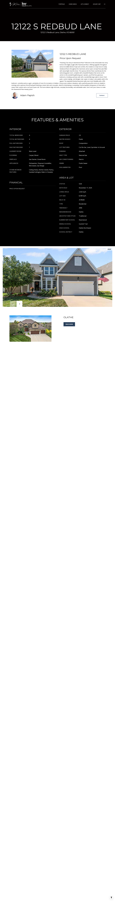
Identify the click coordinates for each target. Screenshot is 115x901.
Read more (69, 324)
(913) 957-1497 (97, 4)
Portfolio (62, 4)
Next (19, 304)
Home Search (73, 4)
